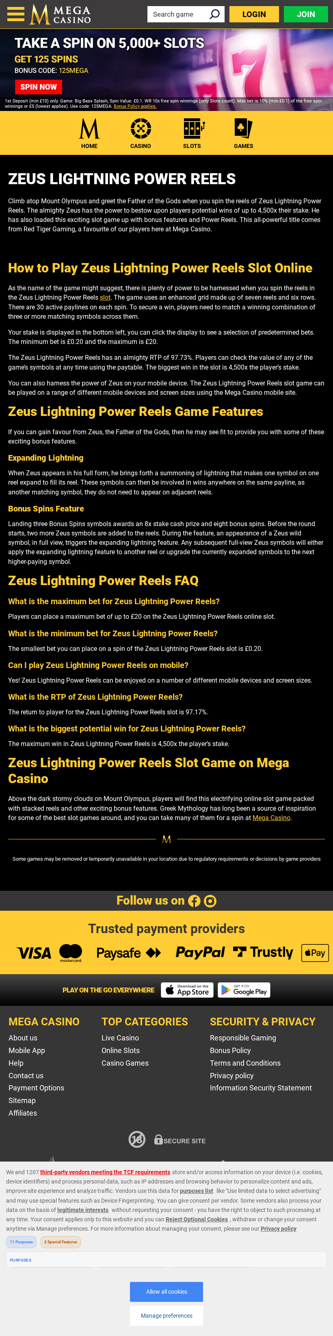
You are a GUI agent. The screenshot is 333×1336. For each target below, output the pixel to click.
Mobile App (27, 1050)
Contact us (26, 1075)
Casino (140, 146)
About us (23, 1038)
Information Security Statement (261, 1088)
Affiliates (23, 1113)
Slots (192, 146)
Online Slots (121, 1050)
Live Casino (120, 1038)
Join (306, 14)
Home (89, 146)
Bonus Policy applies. (135, 106)
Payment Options (36, 1088)
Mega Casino (271, 818)
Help (16, 1063)
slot (105, 297)
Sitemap (22, 1100)
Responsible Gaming (243, 1038)
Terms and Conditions (245, 1063)
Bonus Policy (230, 1050)
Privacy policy (232, 1075)
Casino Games (125, 1063)
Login (254, 14)
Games (243, 146)
